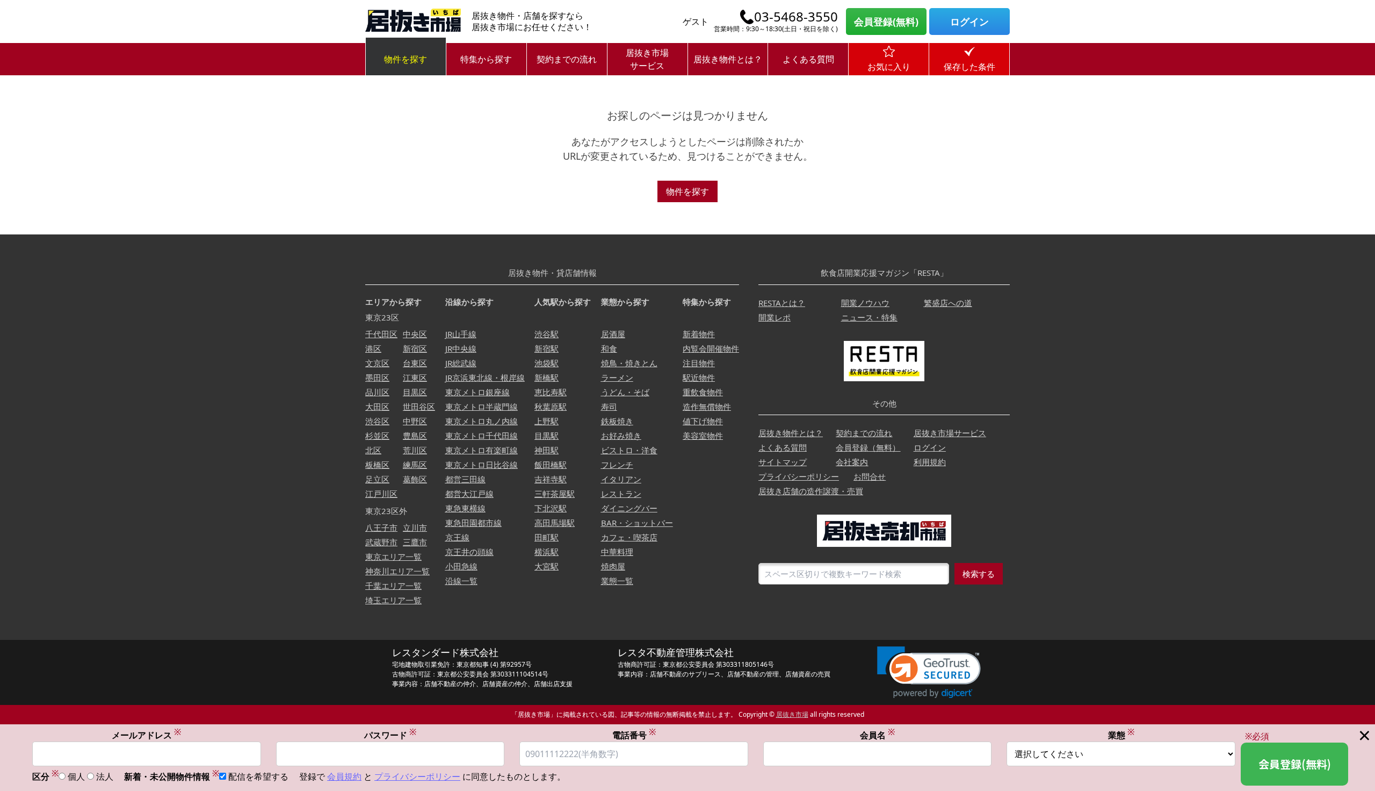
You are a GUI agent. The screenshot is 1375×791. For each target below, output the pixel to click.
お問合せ (869, 476)
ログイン (969, 21)
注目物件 (699, 363)
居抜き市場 (792, 714)
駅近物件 (699, 377)
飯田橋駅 (550, 464)
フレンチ (617, 464)
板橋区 (377, 464)
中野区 (415, 421)
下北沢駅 (550, 508)
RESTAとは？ (781, 302)
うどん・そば (625, 392)
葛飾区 (415, 479)
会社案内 (852, 462)
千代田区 (381, 334)
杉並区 (377, 435)
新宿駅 (546, 348)
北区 (373, 450)
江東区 (415, 377)
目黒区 (415, 392)
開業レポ (774, 317)
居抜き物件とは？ (727, 59)
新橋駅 (546, 377)
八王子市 (381, 527)
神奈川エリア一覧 (397, 571)
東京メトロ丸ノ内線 (481, 421)
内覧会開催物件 (711, 348)
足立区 (377, 479)
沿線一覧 (461, 580)
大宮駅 (546, 566)
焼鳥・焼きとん (629, 363)
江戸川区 (381, 493)
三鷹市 (415, 542)
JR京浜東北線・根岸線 (485, 377)
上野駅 (546, 421)
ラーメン (617, 377)
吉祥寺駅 (550, 479)
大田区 (377, 406)
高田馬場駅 (554, 522)
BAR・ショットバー (637, 522)
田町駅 (546, 537)
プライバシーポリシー (798, 476)
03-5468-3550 (796, 16)
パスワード (390, 735)
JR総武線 (460, 363)
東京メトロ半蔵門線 (481, 406)
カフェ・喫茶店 (629, 537)
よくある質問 (808, 59)
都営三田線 (465, 479)
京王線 (457, 537)
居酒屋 (613, 334)
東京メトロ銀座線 (477, 392)
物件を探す (405, 59)
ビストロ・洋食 (629, 450)
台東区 (415, 363)
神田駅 (546, 450)
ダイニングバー (629, 508)
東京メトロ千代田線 (481, 435)
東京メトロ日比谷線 (481, 464)
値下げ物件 (703, 421)
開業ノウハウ (865, 302)
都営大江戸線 (469, 493)
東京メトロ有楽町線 (481, 450)
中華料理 (617, 551)
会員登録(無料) (886, 21)
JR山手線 (460, 334)
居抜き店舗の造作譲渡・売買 (810, 491)
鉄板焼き (617, 421)
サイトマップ (782, 462)
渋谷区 (377, 421)
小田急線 (461, 566)
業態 (1121, 735)
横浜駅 (546, 551)
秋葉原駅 (550, 406)
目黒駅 (546, 435)
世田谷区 (419, 406)
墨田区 (377, 377)
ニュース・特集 (869, 317)
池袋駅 (546, 363)
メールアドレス (146, 735)
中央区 (415, 334)
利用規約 (930, 462)
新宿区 (415, 348)
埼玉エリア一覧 (393, 600)
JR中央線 (460, 348)
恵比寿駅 (550, 392)
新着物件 (699, 334)
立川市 (415, 527)
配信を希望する (258, 776)
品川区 (377, 392)
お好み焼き (621, 435)
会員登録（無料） (868, 447)
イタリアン (621, 479)
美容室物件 (703, 435)
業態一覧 (617, 580)
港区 (373, 348)
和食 (609, 348)
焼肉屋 (613, 566)
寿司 (609, 406)
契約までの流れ (567, 59)
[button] (929, 672)
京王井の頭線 (469, 551)
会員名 (877, 735)
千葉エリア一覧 (393, 585)
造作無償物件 (707, 406)
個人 (76, 776)
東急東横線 (465, 508)
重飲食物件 (703, 392)
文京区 (377, 363)
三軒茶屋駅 (554, 493)
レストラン (621, 493)
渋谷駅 (546, 334)
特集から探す (486, 59)
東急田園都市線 (473, 522)
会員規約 (344, 776)
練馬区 (415, 464)
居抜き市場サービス (647, 59)
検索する (978, 573)
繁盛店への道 (948, 302)
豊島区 (415, 435)
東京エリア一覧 (393, 556)
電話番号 (634, 735)
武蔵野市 (381, 542)
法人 (104, 776)
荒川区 (415, 450)
